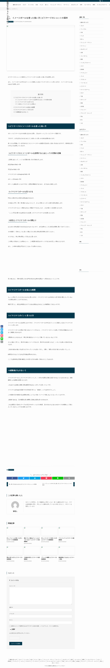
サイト (11, 620)
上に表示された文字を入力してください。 (20, 633)
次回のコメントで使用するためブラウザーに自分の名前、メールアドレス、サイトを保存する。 (35, 626)
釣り (82, 119)
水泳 (82, 32)
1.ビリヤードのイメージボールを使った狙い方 (29, 97)
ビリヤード (11, 21)
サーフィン (83, 46)
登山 (82, 116)
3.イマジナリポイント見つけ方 (24, 109)
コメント (12, 586)
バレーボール (84, 56)
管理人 (15, 511)
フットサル (83, 29)
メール (11, 613)
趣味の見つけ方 (84, 22)
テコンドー (83, 109)
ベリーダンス (84, 82)
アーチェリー (84, 72)
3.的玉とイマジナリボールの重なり (27, 104)
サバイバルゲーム (85, 89)
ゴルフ (82, 25)
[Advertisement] (20, 263)
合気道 (82, 106)
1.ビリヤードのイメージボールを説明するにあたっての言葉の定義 (35, 99)
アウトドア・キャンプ (86, 113)
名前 (11, 607)
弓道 (82, 96)
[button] (12, 478)
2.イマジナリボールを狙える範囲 (25, 107)
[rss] (100, 1)
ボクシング (83, 99)
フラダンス (83, 79)
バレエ (82, 76)
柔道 (82, 103)
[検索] (102, 1)
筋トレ (82, 39)
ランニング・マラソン (86, 42)
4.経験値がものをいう (22, 112)
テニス (82, 35)
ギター (82, 93)
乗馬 (82, 59)
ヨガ (82, 123)
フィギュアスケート (86, 62)
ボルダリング (84, 49)
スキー (82, 66)
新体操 (82, 69)
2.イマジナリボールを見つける (26, 102)
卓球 (82, 52)
